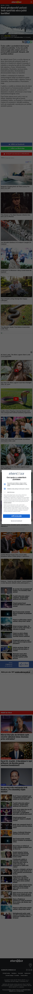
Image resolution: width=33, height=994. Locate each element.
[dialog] (16, 497)
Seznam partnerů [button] (7, 502)
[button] (16, 492)
